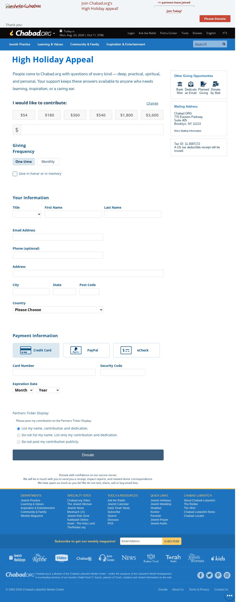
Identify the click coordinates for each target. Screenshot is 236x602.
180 (49, 115)
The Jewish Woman (79, 504)
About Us (178, 589)
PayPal (92, 350)
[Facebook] (200, 575)
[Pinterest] (218, 575)
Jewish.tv (62, 557)
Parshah (155, 515)
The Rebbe (191, 504)
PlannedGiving (203, 91)
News (129, 557)
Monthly (48, 161)
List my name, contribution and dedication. (55, 428)
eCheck (143, 350)
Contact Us (221, 589)
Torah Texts (173, 557)
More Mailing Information (187, 130)
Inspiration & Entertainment (125, 44)
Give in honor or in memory (40, 173)
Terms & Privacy (199, 589)
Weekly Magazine (32, 515)
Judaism (127, 577)
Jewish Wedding (160, 504)
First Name (53, 207)
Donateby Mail (215, 91)
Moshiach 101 (76, 512)
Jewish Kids (218, 557)
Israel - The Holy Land (81, 523)
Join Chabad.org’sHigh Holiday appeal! (100, 5)
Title (16, 207)
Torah (118, 577)
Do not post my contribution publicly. (50, 441)
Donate (197, 33)
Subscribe (114, 512)
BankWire (179, 91)
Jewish (142, 577)
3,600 (152, 115)
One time (23, 161)
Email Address (24, 230)
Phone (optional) (26, 248)
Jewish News (75, 508)
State (57, 285)
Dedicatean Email (191, 91)
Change (152, 103)
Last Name (112, 207)
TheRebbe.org (76, 527)
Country (19, 303)
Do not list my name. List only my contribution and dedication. (70, 435)
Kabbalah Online (77, 519)
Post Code (88, 285)
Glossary (113, 519)
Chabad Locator (194, 515)
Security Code (111, 365)
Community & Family (84, 44)
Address (19, 266)
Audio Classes (106, 557)
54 (24, 115)
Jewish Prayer (159, 519)
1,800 (126, 115)
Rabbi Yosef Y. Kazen (90, 577)
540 (101, 115)
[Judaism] (30, 33)
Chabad (74, 573)
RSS (110, 523)
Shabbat (155, 508)
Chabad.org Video (78, 500)
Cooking (151, 557)
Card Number (23, 365)
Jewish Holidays (160, 500)
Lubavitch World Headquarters (155, 573)
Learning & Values (50, 44)
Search (112, 515)
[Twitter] (209, 575)
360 (75, 115)
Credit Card (42, 350)
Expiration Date (25, 384)
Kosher (154, 512)
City (16, 285)
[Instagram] (227, 575)
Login (130, 33)
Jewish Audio (158, 523)
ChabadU (84, 557)
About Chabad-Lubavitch (199, 500)
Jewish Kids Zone (78, 515)
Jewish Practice (19, 44)
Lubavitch (85, 573)
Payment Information (35, 335)
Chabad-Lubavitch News (199, 512)
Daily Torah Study (119, 508)
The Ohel (189, 508)
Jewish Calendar (118, 504)
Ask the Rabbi (147, 33)
